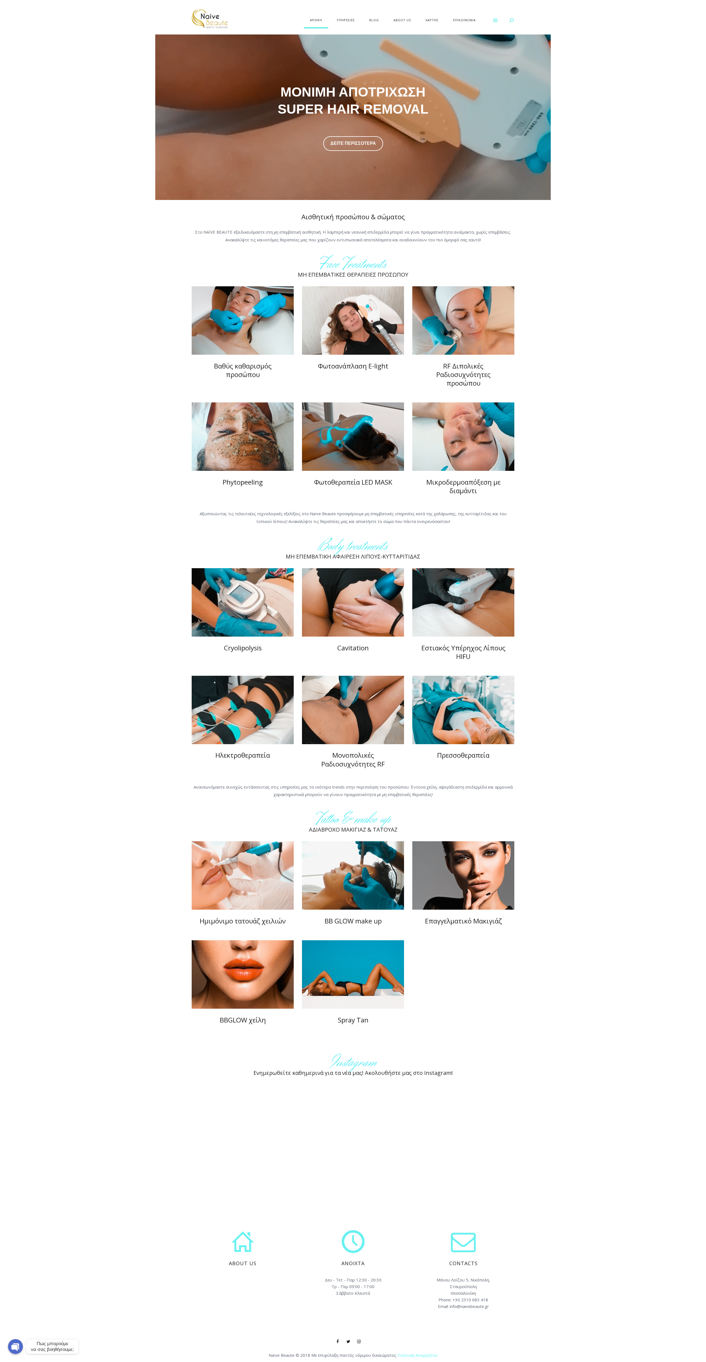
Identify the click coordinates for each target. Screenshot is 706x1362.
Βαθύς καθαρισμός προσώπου (243, 370)
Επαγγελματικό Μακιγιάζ (463, 921)
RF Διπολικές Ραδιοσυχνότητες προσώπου (463, 375)
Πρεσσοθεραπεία (463, 755)
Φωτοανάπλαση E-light (353, 366)
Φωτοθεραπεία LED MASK (353, 482)
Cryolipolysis (243, 647)
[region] (353, 117)
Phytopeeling (243, 482)
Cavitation (353, 647)
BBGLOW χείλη (243, 1020)
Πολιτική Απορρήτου (417, 1355)
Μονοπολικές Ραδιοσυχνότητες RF (353, 759)
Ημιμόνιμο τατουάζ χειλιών (243, 921)
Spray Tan (353, 1020)
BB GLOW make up (353, 921)
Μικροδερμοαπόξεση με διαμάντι (463, 486)
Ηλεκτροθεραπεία (242, 755)
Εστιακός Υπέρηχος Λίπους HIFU (463, 652)
